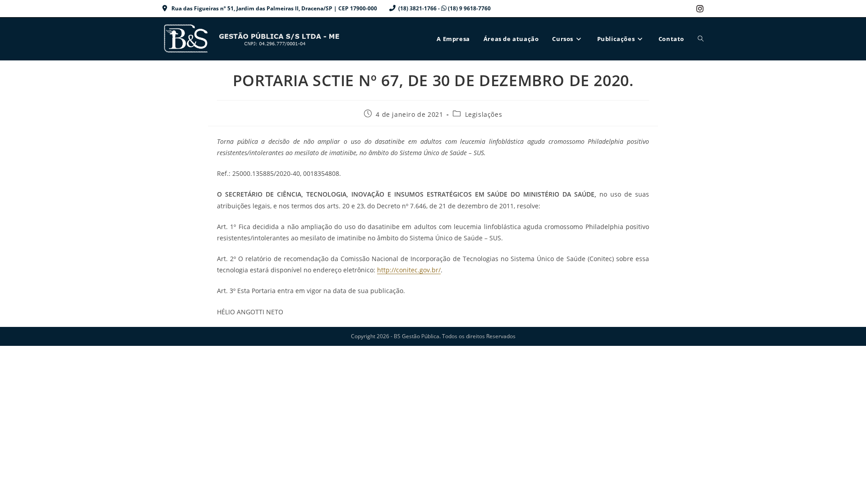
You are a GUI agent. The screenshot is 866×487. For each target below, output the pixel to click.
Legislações (483, 114)
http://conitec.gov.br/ (409, 270)
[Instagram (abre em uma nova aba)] (699, 8)
